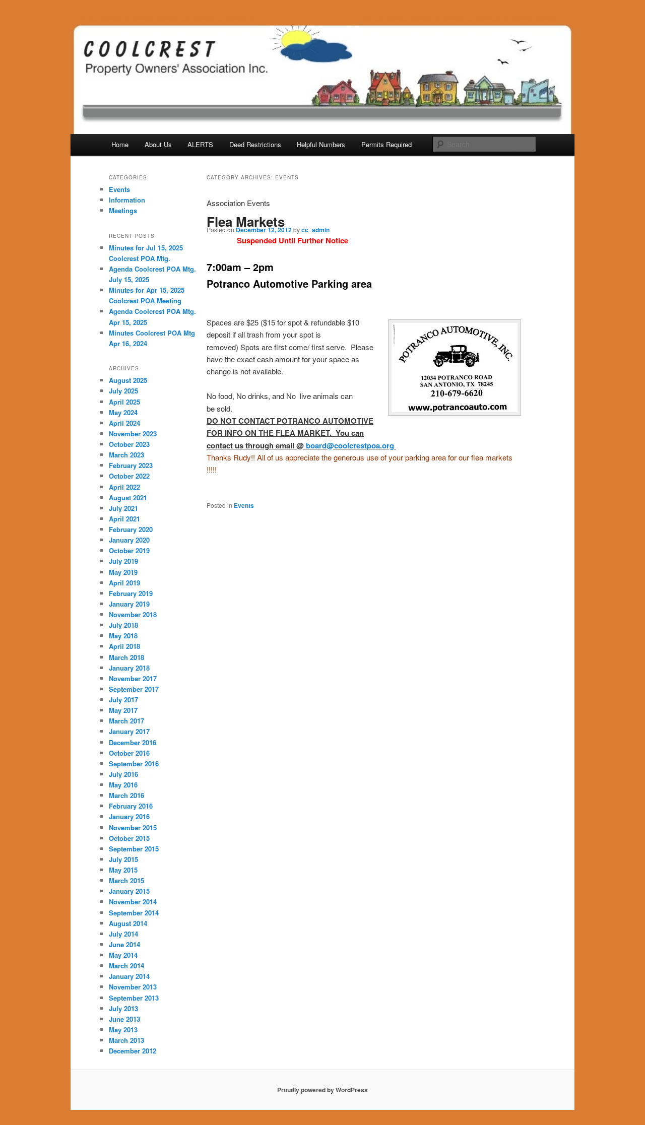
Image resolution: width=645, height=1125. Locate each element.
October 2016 (129, 753)
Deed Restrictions (255, 144)
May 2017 (123, 710)
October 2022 (129, 476)
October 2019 (129, 550)
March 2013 (126, 1040)
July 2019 (123, 561)
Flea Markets (246, 221)
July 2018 (123, 625)
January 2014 (129, 976)
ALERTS (200, 144)
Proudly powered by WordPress (322, 1089)
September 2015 (134, 848)
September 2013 (134, 998)
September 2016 (134, 763)
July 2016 (123, 774)
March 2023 (126, 454)
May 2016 (123, 784)
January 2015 (129, 891)
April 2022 (124, 487)
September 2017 (134, 689)
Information (127, 200)
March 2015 (126, 880)
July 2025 (123, 390)
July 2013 (123, 1008)
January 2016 (129, 816)
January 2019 (129, 604)
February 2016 (131, 806)
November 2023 (133, 433)
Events (244, 505)
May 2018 (123, 635)
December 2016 (132, 742)
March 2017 (126, 720)
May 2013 (123, 1029)
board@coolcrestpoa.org (350, 445)
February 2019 (131, 593)
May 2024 (123, 412)
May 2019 (123, 572)
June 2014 (124, 944)
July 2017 (123, 699)
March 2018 (126, 657)
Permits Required (386, 144)
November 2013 (133, 986)
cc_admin (315, 229)
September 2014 (134, 912)
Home (119, 144)
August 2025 (128, 380)
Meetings (123, 210)
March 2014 (126, 965)
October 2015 (129, 838)
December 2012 (132, 1050)
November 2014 (133, 901)
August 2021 (128, 497)
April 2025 (124, 402)
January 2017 (129, 731)
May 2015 (123, 870)
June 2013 (124, 1019)
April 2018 (124, 646)
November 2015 (133, 827)
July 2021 (123, 508)
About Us (158, 144)
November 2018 (133, 614)
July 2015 (123, 859)
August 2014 (128, 923)
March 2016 (126, 795)
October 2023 (129, 444)
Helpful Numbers (321, 144)
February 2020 (131, 529)
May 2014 (123, 955)
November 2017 (133, 678)
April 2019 (124, 582)
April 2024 (124, 423)
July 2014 (123, 934)
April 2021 (124, 518)
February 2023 (131, 465)
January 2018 (129, 668)
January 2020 (129, 540)
